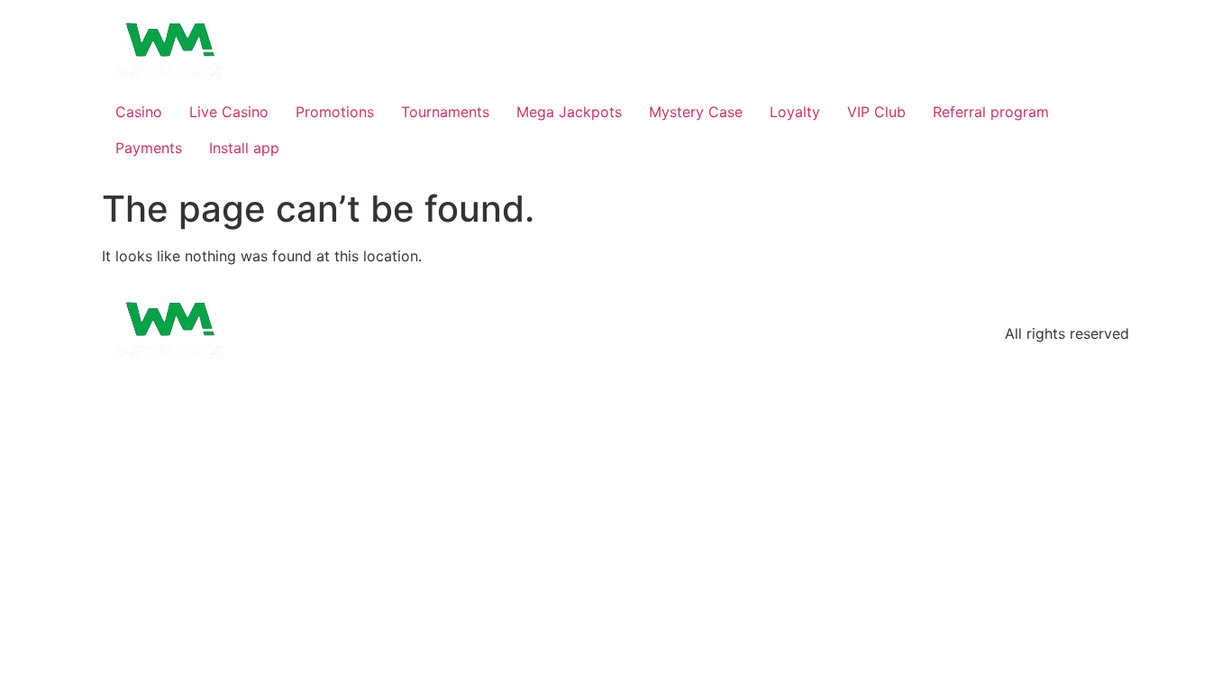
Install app (244, 148)
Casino (138, 112)
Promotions (335, 112)
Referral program (991, 112)
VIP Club (876, 112)
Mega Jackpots (569, 112)
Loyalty (795, 112)
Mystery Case (696, 112)
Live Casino (229, 112)
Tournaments (445, 112)
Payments (148, 148)
